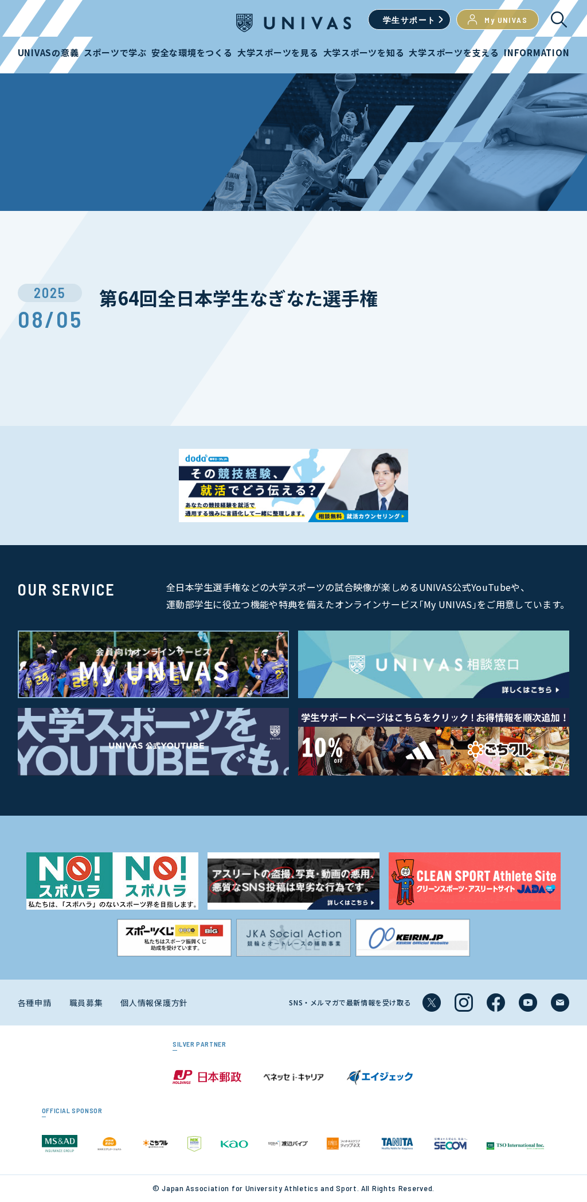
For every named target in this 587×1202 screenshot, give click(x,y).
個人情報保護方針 (154, 1002)
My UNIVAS (505, 20)
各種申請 (35, 1002)
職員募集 (86, 1002)
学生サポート (409, 20)
